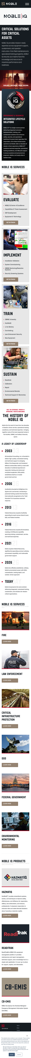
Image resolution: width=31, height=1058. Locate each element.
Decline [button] (19, 1054)
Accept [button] (11, 1054)
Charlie (18, 1030)
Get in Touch (10, 222)
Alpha (18, 1025)
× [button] (27, 1035)
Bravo (18, 1028)
